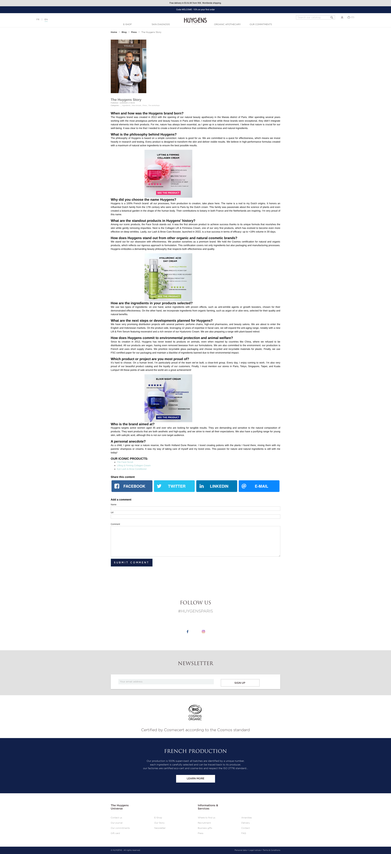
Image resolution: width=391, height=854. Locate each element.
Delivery (245, 823)
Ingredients (126, 105)
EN (46, 20)
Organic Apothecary (227, 24)
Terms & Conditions (271, 850)
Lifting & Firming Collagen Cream (134, 465)
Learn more (195, 778)
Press (145, 105)
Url (112, 512)
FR (37, 20)
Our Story (159, 823)
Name (113, 504)
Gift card (115, 833)
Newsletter (160, 828)
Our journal (116, 823)
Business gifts (205, 828)
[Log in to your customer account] (342, 17)
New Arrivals (136, 105)
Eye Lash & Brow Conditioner (132, 469)
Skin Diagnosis (161, 24)
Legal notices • (255, 850)
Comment (115, 524)
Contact (245, 828)
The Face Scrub (125, 462)
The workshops (154, 105)
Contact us (116, 818)
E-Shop (127, 24)
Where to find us (206, 818)
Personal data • (241, 850)
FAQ (243, 833)
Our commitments (261, 24)
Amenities (246, 818)
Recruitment (204, 823)
